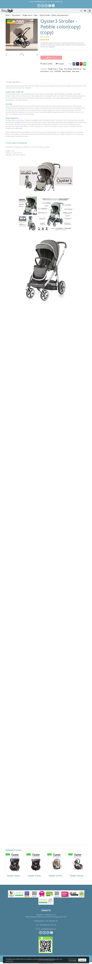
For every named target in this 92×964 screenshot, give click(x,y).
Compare (60, 64)
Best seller (75, 71)
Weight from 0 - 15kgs (55, 69)
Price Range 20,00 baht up (73, 69)
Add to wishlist (47, 64)
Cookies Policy (9, 961)
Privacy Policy (55, 959)
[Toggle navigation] (90, 11)
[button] (80, 11)
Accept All (82, 960)
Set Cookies (72, 960)
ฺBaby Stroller (66, 71)
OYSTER (57, 71)
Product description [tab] (13, 82)
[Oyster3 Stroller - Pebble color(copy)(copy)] (22, 34)
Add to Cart (52, 58)
